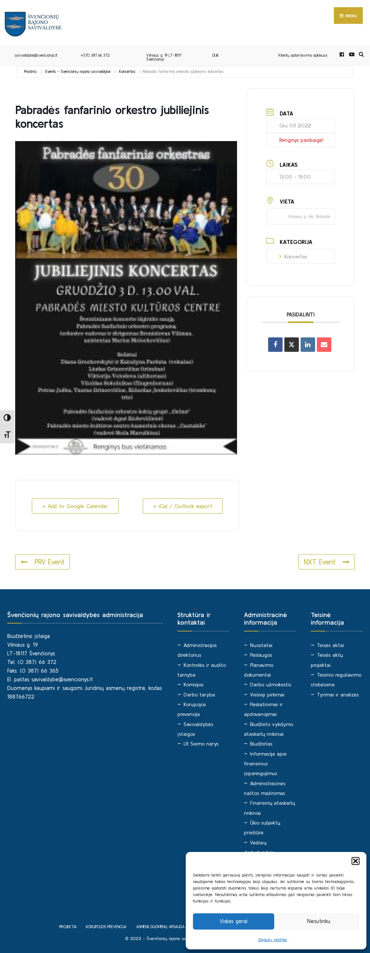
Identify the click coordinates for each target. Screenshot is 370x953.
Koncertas (127, 71)
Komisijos (193, 684)
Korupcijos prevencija (106, 926)
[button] (355, 861)
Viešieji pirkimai (267, 695)
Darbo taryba (199, 695)
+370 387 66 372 (95, 55)
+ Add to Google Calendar (75, 506)
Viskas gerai (234, 921)
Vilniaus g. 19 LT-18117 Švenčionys (163, 57)
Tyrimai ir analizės (338, 695)
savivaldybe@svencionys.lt (35, 55)
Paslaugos (261, 655)
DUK (215, 55)
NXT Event (319, 562)
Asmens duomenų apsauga (160, 926)
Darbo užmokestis (270, 684)
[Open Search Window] (360, 54)
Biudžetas (261, 744)
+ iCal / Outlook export (182, 506)
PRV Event (49, 562)
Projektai (67, 926)
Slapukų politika (272, 939)
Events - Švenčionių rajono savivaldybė (78, 71)
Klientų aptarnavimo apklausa (303, 55)
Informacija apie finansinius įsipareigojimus (265, 764)
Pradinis (30, 71)
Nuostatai (261, 645)
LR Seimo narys (201, 744)
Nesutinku (318, 921)
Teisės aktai (330, 645)
